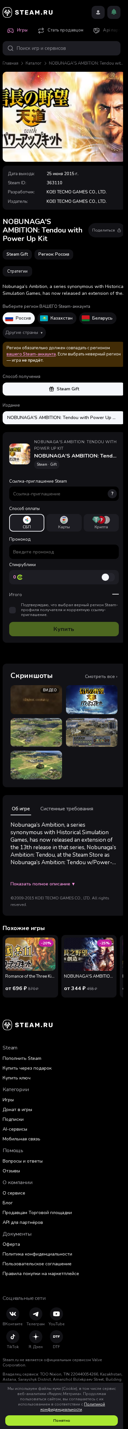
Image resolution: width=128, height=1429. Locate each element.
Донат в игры (17, 1109)
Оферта (11, 1244)
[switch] (108, 577)
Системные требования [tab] (66, 808)
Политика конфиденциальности (37, 1254)
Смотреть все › (101, 676)
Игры (8, 1100)
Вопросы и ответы (23, 1161)
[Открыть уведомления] (113, 12)
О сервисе (14, 1193)
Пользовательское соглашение (37, 1264)
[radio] (26, 523)
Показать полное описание (43, 884)
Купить (63, 629)
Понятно (61, 1420)
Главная (10, 63)
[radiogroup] (64, 523)
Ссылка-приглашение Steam (61, 487)
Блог (8, 1203)
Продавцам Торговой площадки (37, 1213)
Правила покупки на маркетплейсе (41, 1274)
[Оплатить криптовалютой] (101, 523)
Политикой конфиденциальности (72, 1407)
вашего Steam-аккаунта (31, 354)
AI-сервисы (15, 1129)
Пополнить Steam (22, 1058)
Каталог (34, 63)
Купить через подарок (27, 1068)
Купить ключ (17, 1078)
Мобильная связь (21, 1139)
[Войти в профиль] (98, 12)
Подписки (13, 1119)
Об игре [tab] (21, 808)
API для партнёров (23, 1222)
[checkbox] (12, 610)
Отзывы (11, 1171)
